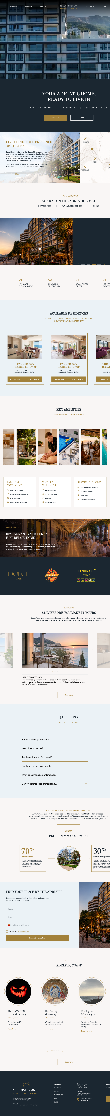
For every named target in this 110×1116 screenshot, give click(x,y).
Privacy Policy (23, 931)
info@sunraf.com (82, 1086)
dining (96, 206)
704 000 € (59, 379)
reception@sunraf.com (84, 1093)
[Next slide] (104, 260)
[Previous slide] (78, 260)
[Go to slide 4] (57, 671)
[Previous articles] (47, 1050)
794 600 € (103, 379)
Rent (104, 6)
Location (28, 6)
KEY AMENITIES (44, 206)
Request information (37, 938)
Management (90, 6)
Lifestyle (43, 6)
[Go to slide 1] (52, 671)
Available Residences (72, 206)
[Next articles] (62, 1050)
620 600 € (15, 379)
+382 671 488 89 (82, 1095)
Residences (13, 6)
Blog (56, 1102)
